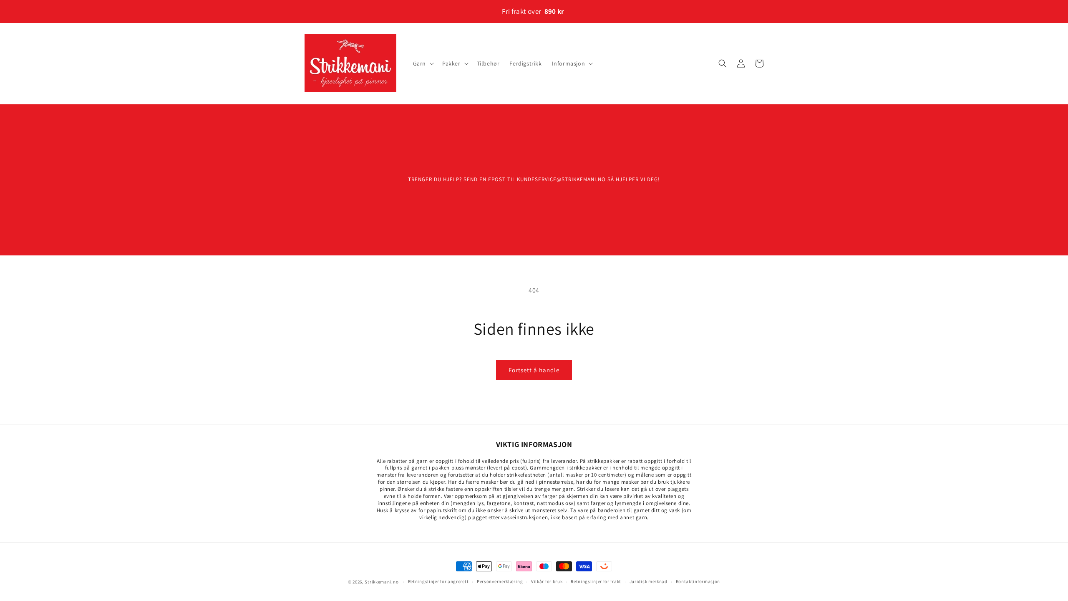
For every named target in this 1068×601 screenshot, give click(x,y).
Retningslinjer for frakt (596, 581)
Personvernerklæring (500, 581)
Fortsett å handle (534, 370)
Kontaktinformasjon (698, 581)
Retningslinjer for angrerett (438, 581)
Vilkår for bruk (547, 581)
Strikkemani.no (381, 582)
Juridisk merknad (649, 581)
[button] (422, 63)
